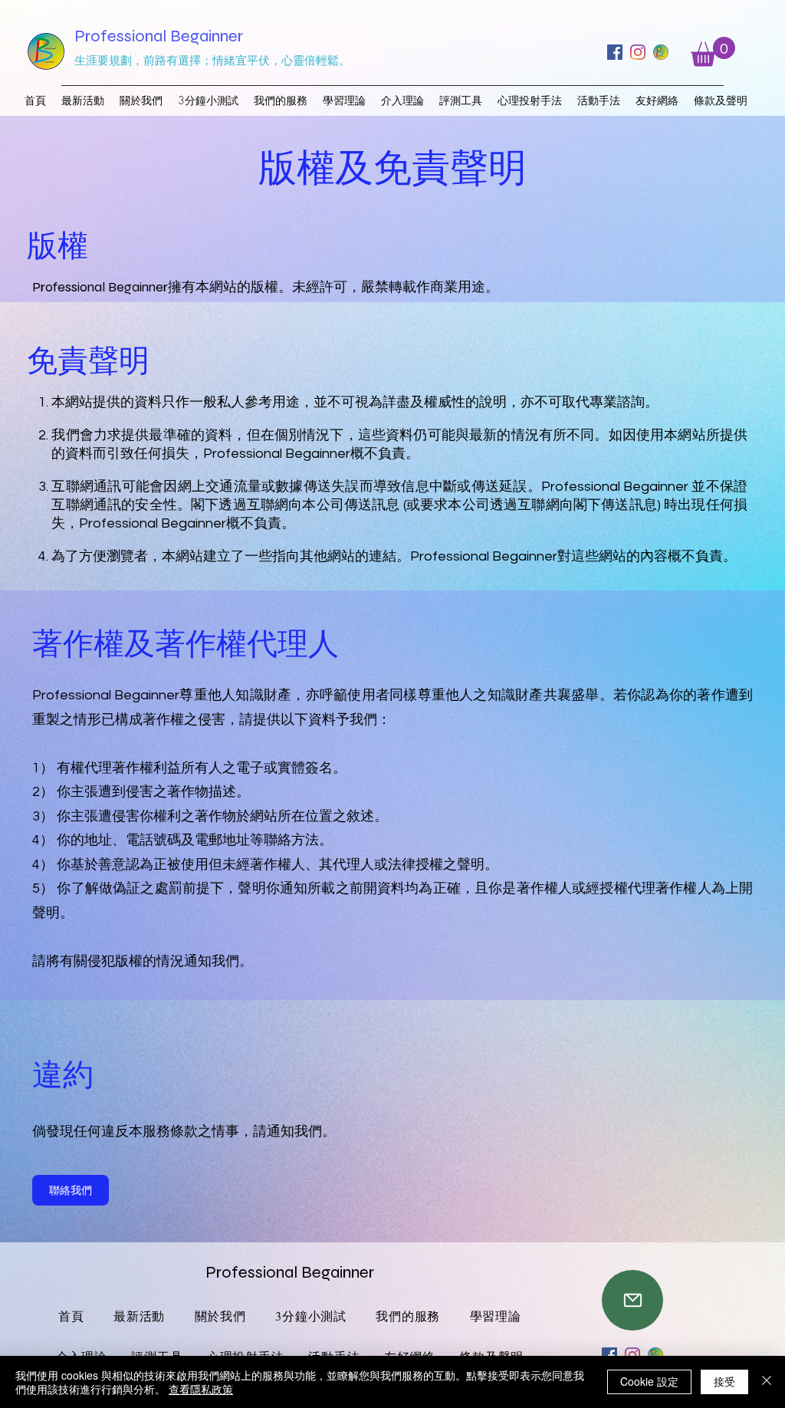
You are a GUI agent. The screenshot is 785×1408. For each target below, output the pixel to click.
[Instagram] (637, 52)
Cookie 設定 (649, 1381)
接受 (724, 1381)
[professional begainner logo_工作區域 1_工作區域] (660, 52)
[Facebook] (614, 52)
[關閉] (766, 1382)
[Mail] (632, 1300)
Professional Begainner (158, 36)
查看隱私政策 (201, 1388)
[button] (713, 52)
